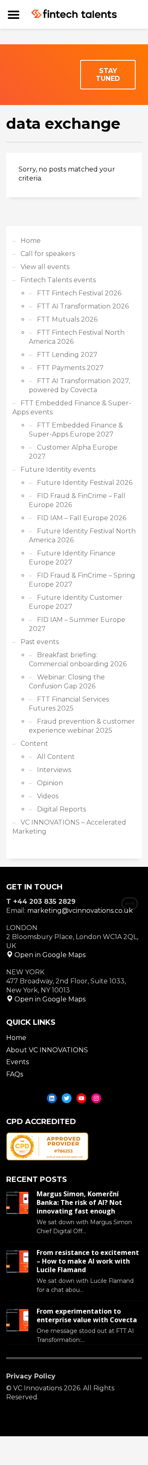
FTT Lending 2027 (67, 355)
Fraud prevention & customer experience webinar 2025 (82, 726)
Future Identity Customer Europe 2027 (76, 602)
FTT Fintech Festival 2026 (79, 293)
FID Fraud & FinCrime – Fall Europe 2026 (77, 500)
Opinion (50, 783)
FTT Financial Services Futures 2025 (69, 703)
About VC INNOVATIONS (47, 1050)
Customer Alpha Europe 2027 (73, 451)
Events (17, 1062)
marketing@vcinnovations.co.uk (80, 910)
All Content (56, 757)
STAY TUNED (108, 74)
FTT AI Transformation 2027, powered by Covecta (79, 385)
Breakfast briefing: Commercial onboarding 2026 (78, 659)
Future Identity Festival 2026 (84, 483)
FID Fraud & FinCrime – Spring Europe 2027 (82, 579)
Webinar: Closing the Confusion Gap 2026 (67, 681)
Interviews (54, 770)
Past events (40, 642)
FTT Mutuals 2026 (67, 319)
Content (34, 743)
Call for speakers (48, 254)
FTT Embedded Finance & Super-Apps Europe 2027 (76, 429)
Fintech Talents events (58, 280)
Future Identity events (58, 469)
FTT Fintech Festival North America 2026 (77, 337)
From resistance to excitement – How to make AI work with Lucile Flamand (88, 1261)
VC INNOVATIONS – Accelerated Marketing (69, 826)
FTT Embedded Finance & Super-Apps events (71, 407)
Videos (47, 796)
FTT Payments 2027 (70, 368)
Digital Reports (61, 809)
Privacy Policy (31, 1376)
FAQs (14, 1074)
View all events (45, 267)
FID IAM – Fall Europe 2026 (81, 518)
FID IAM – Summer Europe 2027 (77, 624)
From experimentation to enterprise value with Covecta (87, 1315)
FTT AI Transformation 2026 (83, 306)
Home (31, 241)
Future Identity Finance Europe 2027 (72, 557)
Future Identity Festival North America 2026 (82, 535)
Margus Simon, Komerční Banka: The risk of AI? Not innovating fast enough (79, 1202)
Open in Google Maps (49, 955)
